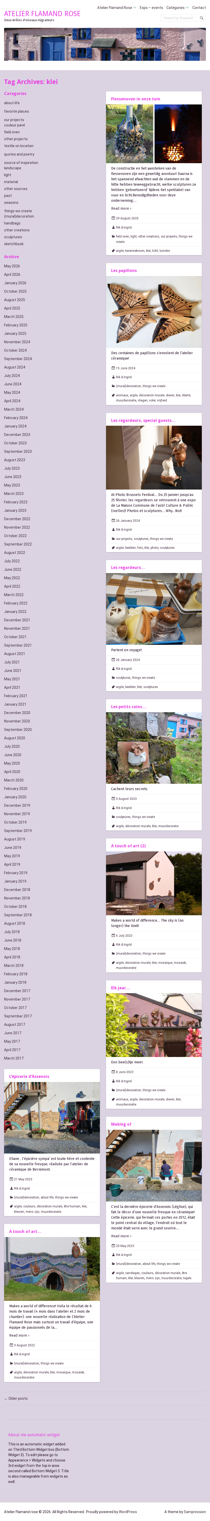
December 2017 (17, 991)
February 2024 (15, 418)
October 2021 (15, 637)
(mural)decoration (19, 216)
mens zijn (32, 1212)
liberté (186, 395)
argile (120, 251)
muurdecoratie (126, 400)
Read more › (121, 208)
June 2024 (12, 384)
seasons (11, 202)
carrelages (132, 1273)
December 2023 (17, 435)
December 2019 (17, 805)
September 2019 (18, 831)
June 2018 (12, 940)
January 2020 (15, 797)
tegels (187, 1278)
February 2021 (15, 696)
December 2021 (17, 620)
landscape (12, 168)
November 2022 (17, 527)
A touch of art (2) (128, 845)
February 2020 (15, 789)
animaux (122, 395)
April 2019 (12, 864)
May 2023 (12, 485)
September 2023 (18, 451)
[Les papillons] (154, 312)
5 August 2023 (126, 799)
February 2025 (15, 325)
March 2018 (14, 966)
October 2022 (15, 536)
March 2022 (14, 595)
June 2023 (12, 477)
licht (155, 251)
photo (155, 548)
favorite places (16, 111)
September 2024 (18, 359)
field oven (12, 132)
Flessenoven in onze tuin (135, 99)
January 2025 (15, 333)
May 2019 (12, 856)
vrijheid (162, 400)
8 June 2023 (124, 1072)
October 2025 (15, 291)
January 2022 (15, 612)
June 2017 (12, 1033)
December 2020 (17, 713)
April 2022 (12, 586)
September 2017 (18, 1016)
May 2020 (12, 763)
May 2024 (12, 392)
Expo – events (151, 8)
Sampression (195, 1512)
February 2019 (15, 873)
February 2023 (15, 502)
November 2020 (17, 721)
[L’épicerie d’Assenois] (52, 1118)
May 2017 (12, 1041)
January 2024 (15, 426)
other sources (15, 189)
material (11, 182)
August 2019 (14, 839)
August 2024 (14, 367)
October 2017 (15, 1008)
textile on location (19, 146)
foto (140, 548)
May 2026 (12, 266)
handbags (12, 223)
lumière (165, 251)
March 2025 (14, 317)
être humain (72, 1206)
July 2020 (12, 746)
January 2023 (15, 510)
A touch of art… (25, 1231)
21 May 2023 (23, 1179)
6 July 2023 (124, 935)
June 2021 (12, 671)
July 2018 (12, 932)
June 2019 (12, 848)
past (8, 196)
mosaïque (165, 963)
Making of (121, 1124)
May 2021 (12, 679)
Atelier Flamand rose (42, 14)
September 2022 (18, 544)
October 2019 (15, 822)
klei (148, 251)
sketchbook (14, 244)
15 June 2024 (125, 368)
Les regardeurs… (128, 567)
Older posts (16, 1398)
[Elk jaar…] (154, 1025)
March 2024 (14, 409)
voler (152, 400)
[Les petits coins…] (154, 748)
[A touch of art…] (52, 1269)
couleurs (29, 1206)
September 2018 (18, 915)
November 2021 (17, 628)
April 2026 (12, 274)
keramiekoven (134, 251)
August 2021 (14, 654)
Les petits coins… (128, 706)
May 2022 (12, 578)
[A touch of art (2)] (154, 883)
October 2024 (15, 350)
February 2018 (15, 974)
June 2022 (12, 569)
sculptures (13, 237)
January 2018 (15, 982)
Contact (199, 8)
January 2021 (15, 704)
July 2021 (12, 662)
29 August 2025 (127, 218)
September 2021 (18, 645)
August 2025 (14, 300)
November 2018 (17, 898)
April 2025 (12, 308)
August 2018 (14, 923)
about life (12, 103)
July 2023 (12, 468)
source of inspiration (21, 163)
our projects (14, 120)
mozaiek (180, 963)
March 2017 (14, 1058)
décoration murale (151, 395)
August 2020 (14, 738)
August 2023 (14, 460)
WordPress (128, 1512)
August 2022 (14, 553)
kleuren (19, 1212)
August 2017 (14, 1025)
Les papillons (124, 270)
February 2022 (15, 603)
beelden (130, 548)
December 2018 (17, 890)
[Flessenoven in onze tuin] (154, 133)
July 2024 (12, 376)
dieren (170, 395)
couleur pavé (14, 125)
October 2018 (15, 907)
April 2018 (12, 957)
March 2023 (14, 494)
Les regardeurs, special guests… (143, 420)
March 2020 (14, 780)
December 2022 (17, 519)
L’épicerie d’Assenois (29, 1076)
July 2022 (12, 561)
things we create (18, 211)
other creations (17, 230)
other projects (16, 139)
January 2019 (15, 881)
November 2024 (17, 342)
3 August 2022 (24, 1345)
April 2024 (12, 401)
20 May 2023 (125, 1246)
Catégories (175, 8)
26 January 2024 (128, 520)
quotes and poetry (19, 154)
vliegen (143, 400)
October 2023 (15, 443)
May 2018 (12, 949)
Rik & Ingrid (124, 227)
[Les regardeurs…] (154, 609)
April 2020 (12, 772)
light (7, 175)
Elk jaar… (120, 987)
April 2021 (12, 687)
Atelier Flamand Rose (114, 8)
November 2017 (17, 999)
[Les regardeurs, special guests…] (154, 457)
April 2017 (12, 1050)
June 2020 (12, 755)
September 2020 (18, 730)
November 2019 (17, 814)
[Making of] (154, 1166)
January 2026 (15, 283)
